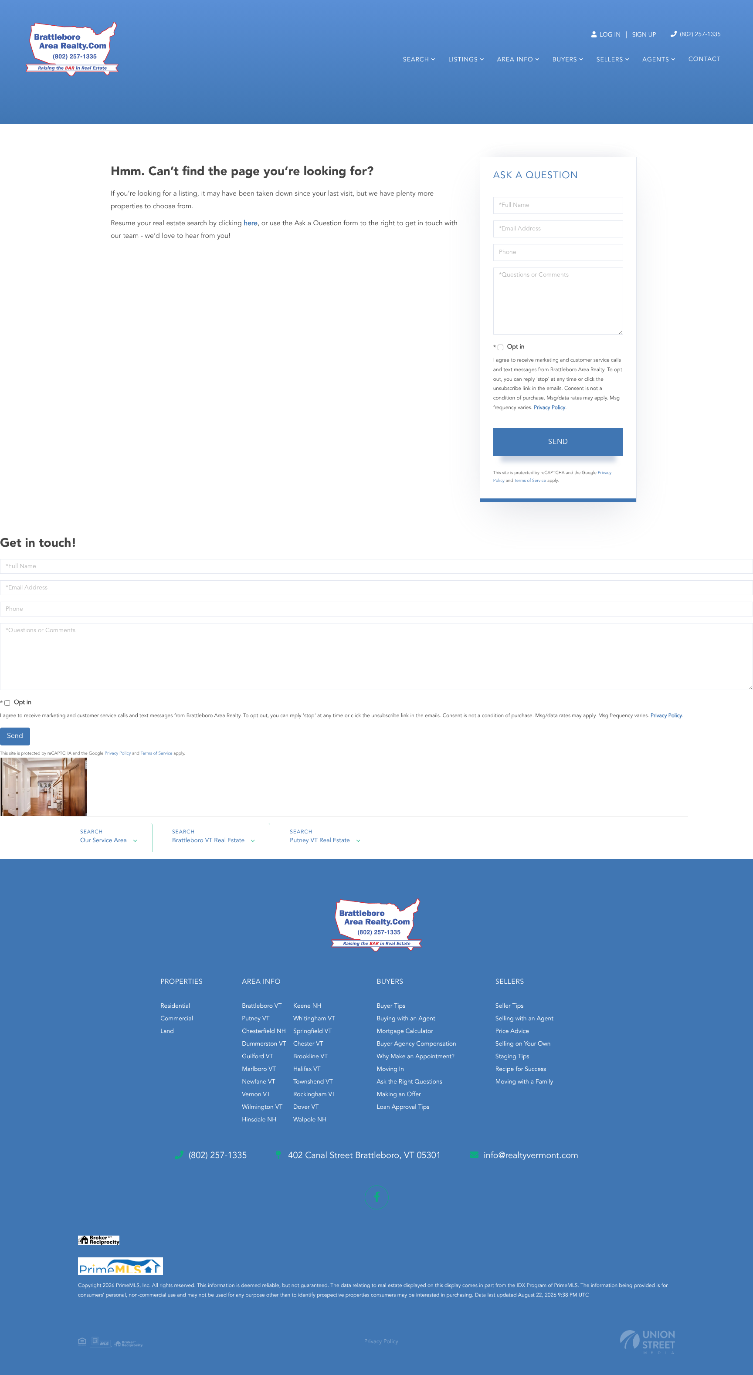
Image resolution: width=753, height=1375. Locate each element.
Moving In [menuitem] (390, 1070)
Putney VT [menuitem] (255, 1019)
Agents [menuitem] (655, 60)
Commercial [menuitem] (176, 1019)
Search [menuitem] (416, 60)
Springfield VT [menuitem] (312, 1032)
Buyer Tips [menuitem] (391, 1006)
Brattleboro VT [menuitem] (262, 1006)
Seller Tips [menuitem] (509, 1006)
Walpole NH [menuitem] (309, 1120)
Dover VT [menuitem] (306, 1107)
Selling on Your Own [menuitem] (523, 1044)
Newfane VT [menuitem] (258, 1082)
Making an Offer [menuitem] (399, 1095)
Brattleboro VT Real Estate (208, 841)
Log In (609, 35)
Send (558, 442)
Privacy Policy (549, 407)
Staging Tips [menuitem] (512, 1057)
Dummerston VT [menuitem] (264, 1044)
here (251, 223)
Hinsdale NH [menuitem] (259, 1120)
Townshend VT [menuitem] (313, 1082)
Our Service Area (103, 841)
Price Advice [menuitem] (512, 1032)
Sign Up (644, 35)
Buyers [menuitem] (565, 60)
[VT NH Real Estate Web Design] (647, 1342)
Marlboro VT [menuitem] (259, 1070)
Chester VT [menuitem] (308, 1044)
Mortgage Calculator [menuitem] (405, 1032)
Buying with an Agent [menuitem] (406, 1019)
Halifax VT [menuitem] (307, 1070)
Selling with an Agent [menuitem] (524, 1019)
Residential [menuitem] (175, 1006)
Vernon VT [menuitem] (256, 1095)
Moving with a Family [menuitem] (524, 1082)
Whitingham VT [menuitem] (314, 1019)
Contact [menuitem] (705, 60)
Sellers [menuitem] (610, 60)
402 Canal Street (363, 1155)
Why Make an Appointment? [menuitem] (416, 1057)
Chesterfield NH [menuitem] (264, 1032)
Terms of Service (530, 481)
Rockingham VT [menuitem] (314, 1095)
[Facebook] (377, 1197)
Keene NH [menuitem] (307, 1006)
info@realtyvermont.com (531, 1155)
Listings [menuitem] (463, 60)
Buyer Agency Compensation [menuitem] (416, 1044)
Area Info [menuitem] (515, 60)
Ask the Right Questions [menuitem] (409, 1082)
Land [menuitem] (167, 1032)
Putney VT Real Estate (320, 841)
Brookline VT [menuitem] (310, 1057)
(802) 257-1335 (699, 35)
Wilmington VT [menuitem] (262, 1107)
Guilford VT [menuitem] (257, 1057)
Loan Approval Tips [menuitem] (403, 1107)
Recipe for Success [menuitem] (520, 1070)
